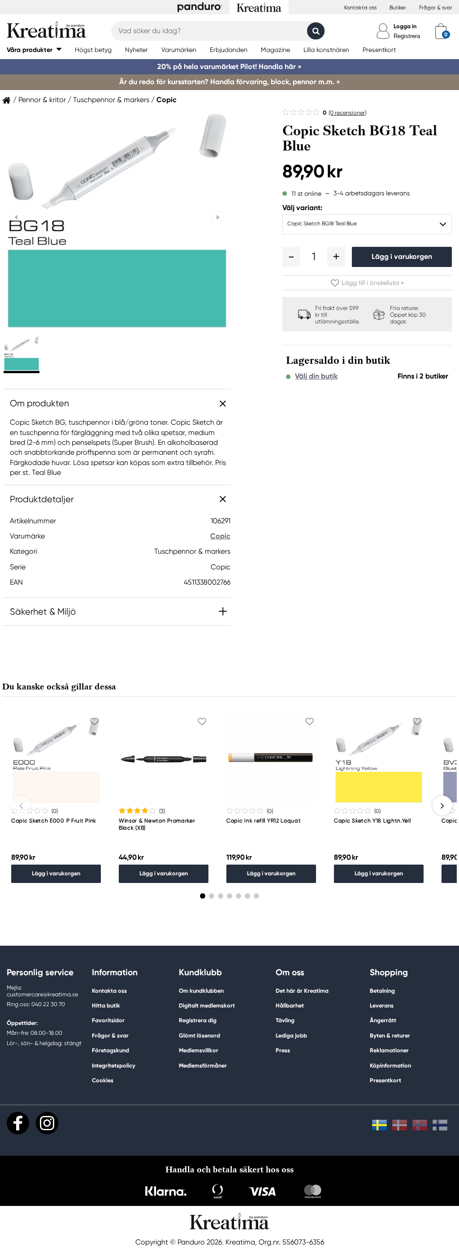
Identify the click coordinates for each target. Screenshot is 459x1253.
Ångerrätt (383, 1020)
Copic (166, 100)
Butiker (398, 7)
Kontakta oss (360, 7)
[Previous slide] (16, 217)
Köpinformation (390, 1065)
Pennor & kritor (42, 100)
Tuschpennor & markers (111, 100)
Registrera (407, 36)
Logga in (405, 26)
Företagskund (110, 1050)
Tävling (285, 1020)
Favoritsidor (108, 1020)
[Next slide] (217, 217)
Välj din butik (316, 376)
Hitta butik (106, 1005)
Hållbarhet (290, 1005)
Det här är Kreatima (302, 990)
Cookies (102, 1080)
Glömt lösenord (199, 1035)
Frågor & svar (435, 7)
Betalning (382, 990)
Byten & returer (390, 1035)
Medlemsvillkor (198, 1050)
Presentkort (385, 1080)
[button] (34, 49)
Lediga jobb (291, 1035)
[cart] (440, 31)
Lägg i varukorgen (402, 256)
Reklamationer (389, 1050)
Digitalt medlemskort (207, 1005)
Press (283, 1050)
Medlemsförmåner (203, 1065)
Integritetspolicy (113, 1065)
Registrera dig (198, 1020)
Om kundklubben (201, 990)
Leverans (382, 1005)
